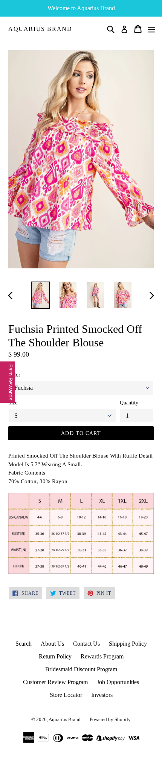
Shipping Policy (128, 643)
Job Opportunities (118, 682)
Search (23, 643)
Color (14, 375)
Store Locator (66, 695)
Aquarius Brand (40, 29)
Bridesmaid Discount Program (81, 669)
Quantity (129, 403)
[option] (40, 295)
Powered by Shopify (110, 719)
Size (12, 403)
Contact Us (86, 643)
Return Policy (55, 656)
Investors (102, 695)
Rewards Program (102, 656)
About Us (52, 643)
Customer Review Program (55, 682)
